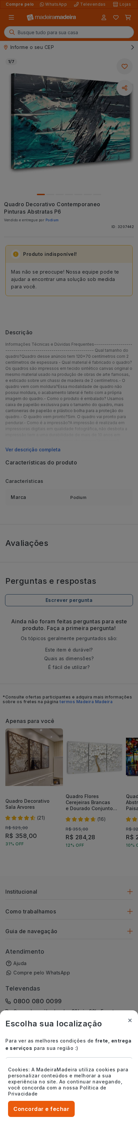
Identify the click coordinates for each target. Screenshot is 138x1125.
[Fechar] (130, 1020)
